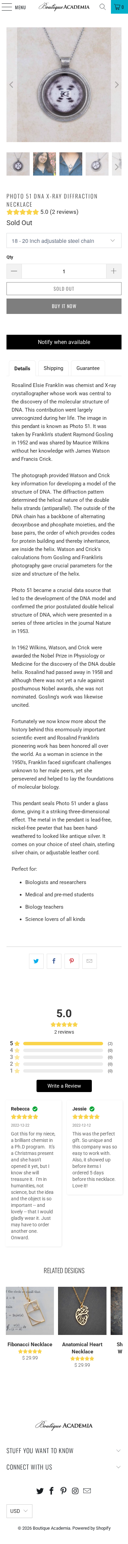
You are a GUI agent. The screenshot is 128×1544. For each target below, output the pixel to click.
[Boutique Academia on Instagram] (75, 1491)
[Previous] (11, 84)
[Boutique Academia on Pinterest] (64, 1491)
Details (22, 369)
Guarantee (88, 368)
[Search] (102, 7)
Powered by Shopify (91, 1528)
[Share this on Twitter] (36, 961)
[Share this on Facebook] (54, 961)
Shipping (53, 368)
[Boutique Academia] (64, 7)
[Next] (116, 84)
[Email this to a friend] (89, 961)
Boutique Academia (51, 1528)
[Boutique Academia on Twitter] (40, 1491)
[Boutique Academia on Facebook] (52, 1491)
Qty (9, 257)
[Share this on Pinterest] (72, 961)
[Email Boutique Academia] (87, 1491)
